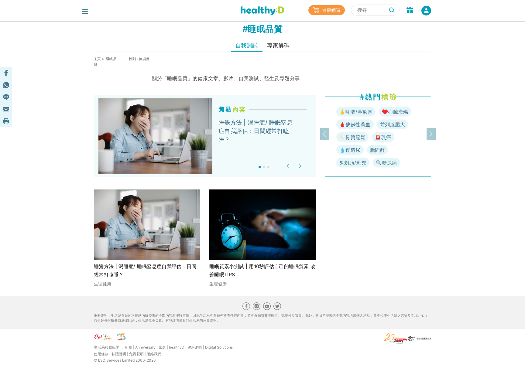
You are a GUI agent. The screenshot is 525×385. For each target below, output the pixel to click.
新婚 (128, 347)
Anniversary (145, 347)
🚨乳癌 (383, 137)
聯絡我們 (154, 354)
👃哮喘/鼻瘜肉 (355, 112)
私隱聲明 (119, 354)
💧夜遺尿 (350, 150)
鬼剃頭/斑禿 (352, 163)
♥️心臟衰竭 (395, 112)
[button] (289, 166)
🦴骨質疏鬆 (352, 137)
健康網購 (330, 10)
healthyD (176, 347)
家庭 (162, 347)
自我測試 (246, 45)
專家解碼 (278, 45)
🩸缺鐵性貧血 (355, 124)
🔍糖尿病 (386, 163)
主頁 (97, 59)
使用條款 (101, 354)
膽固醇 (377, 150)
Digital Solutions (219, 347)
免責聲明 (136, 354)
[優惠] (410, 10)
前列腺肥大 (392, 124)
